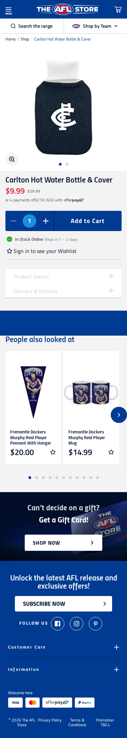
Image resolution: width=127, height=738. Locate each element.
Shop (25, 39)
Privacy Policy (50, 720)
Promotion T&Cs (105, 722)
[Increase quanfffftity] (45, 221)
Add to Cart (88, 220)
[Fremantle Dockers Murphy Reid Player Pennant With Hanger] (33, 393)
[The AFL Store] (68, 9)
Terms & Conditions (77, 722)
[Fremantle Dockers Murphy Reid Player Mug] (91, 393)
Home (10, 39)
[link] (73, 200)
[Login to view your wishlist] (53, 452)
